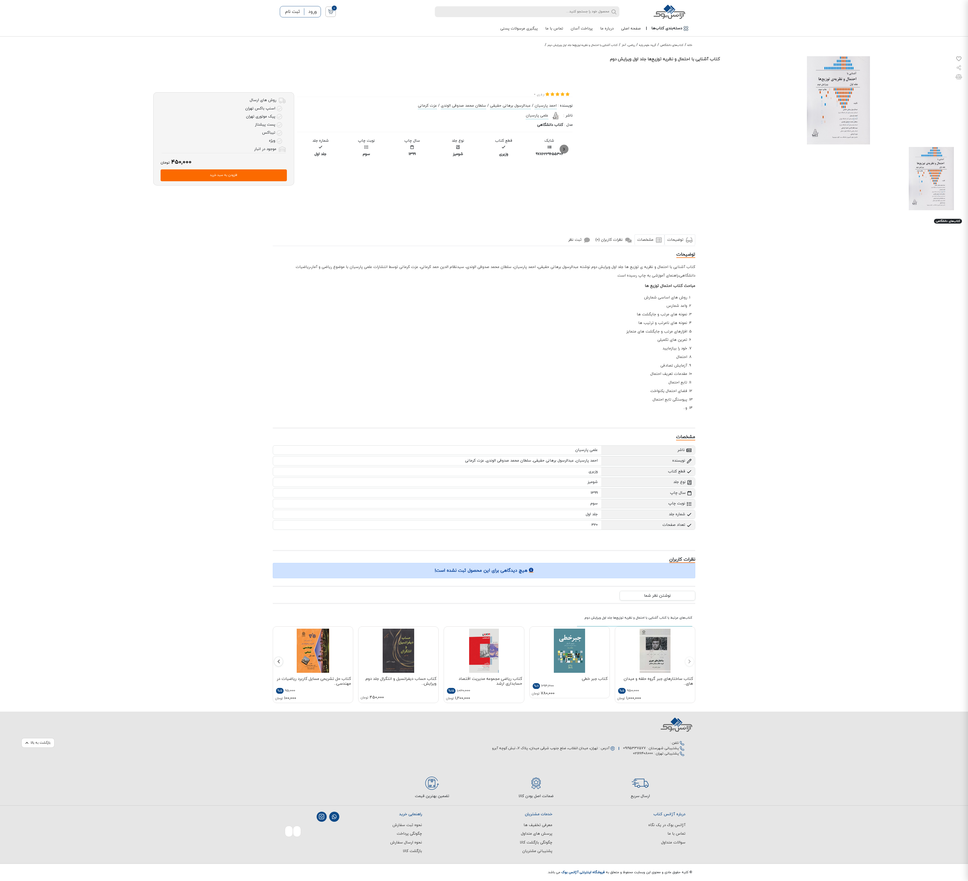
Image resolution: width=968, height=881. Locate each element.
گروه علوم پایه (647, 45)
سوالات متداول (673, 842)
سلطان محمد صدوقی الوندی (463, 105)
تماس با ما (554, 28)
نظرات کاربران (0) (609, 239)
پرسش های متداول (536, 833)
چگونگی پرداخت (409, 833)
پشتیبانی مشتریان (537, 851)
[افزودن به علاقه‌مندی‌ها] (958, 60)
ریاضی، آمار (628, 45)
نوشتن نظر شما (657, 595)
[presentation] (564, 149)
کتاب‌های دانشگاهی (671, 45)
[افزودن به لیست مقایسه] (959, 77)
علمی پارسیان (537, 115)
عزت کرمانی (427, 105)
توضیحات (676, 239)
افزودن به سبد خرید (223, 175)
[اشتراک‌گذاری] (959, 68)
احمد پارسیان (546, 105)
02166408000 (643, 753)
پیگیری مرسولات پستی (519, 28)
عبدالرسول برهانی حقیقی (510, 105)
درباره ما (607, 28)
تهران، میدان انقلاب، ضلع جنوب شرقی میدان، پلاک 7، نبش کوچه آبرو (545, 748)
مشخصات (646, 239)
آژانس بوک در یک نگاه (666, 825)
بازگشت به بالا (40, 742)
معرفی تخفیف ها (538, 825)
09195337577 (634, 748)
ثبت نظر (575, 239)
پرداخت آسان (582, 28)
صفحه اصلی (631, 28)
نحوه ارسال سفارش (406, 842)
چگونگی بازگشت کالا (536, 842)
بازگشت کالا (412, 851)
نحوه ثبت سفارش (407, 825)
